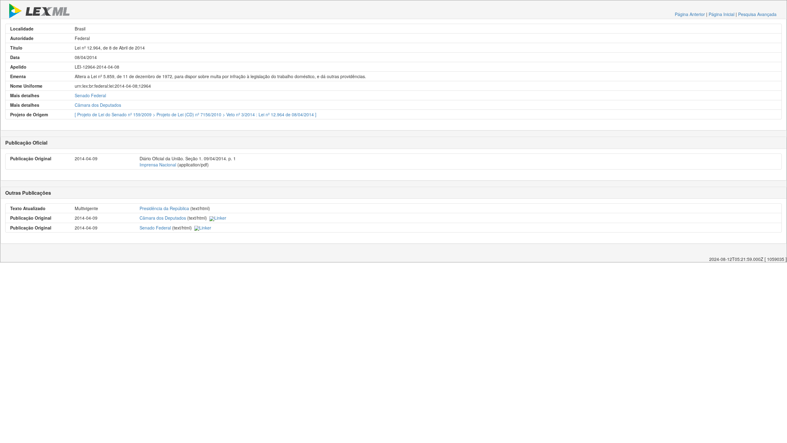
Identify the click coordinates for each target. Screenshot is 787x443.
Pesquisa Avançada (757, 14)
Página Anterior (690, 14)
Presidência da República (164, 208)
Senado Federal (90, 95)
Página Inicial (721, 14)
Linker (220, 218)
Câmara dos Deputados (98, 105)
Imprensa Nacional (158, 165)
